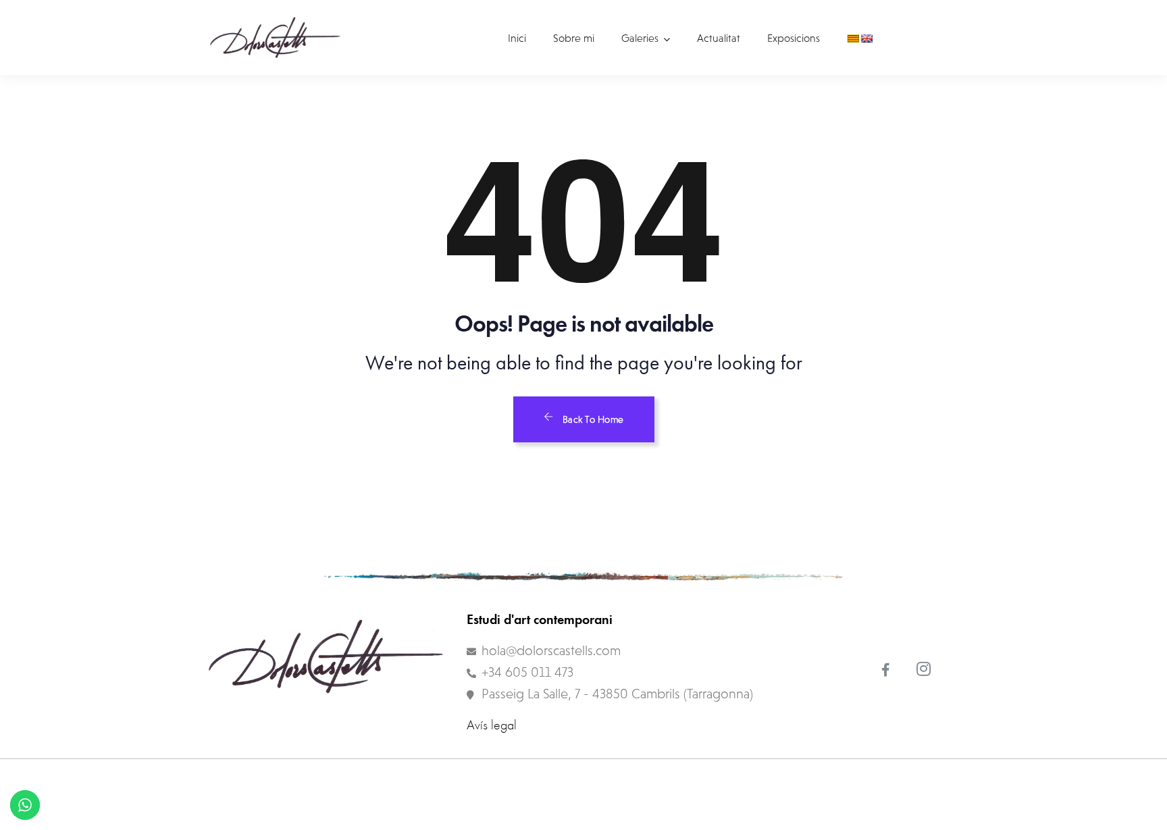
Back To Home (592, 419)
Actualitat (718, 38)
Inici (517, 38)
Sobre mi (573, 38)
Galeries (639, 38)
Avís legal (492, 724)
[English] (866, 38)
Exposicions (793, 38)
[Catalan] (853, 38)
